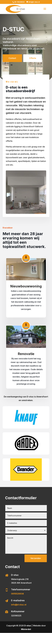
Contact (12, 58)
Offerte (32, 58)
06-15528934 (19, 2)
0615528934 (17, 593)
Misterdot (26, 629)
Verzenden (35, 558)
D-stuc (27, 625)
